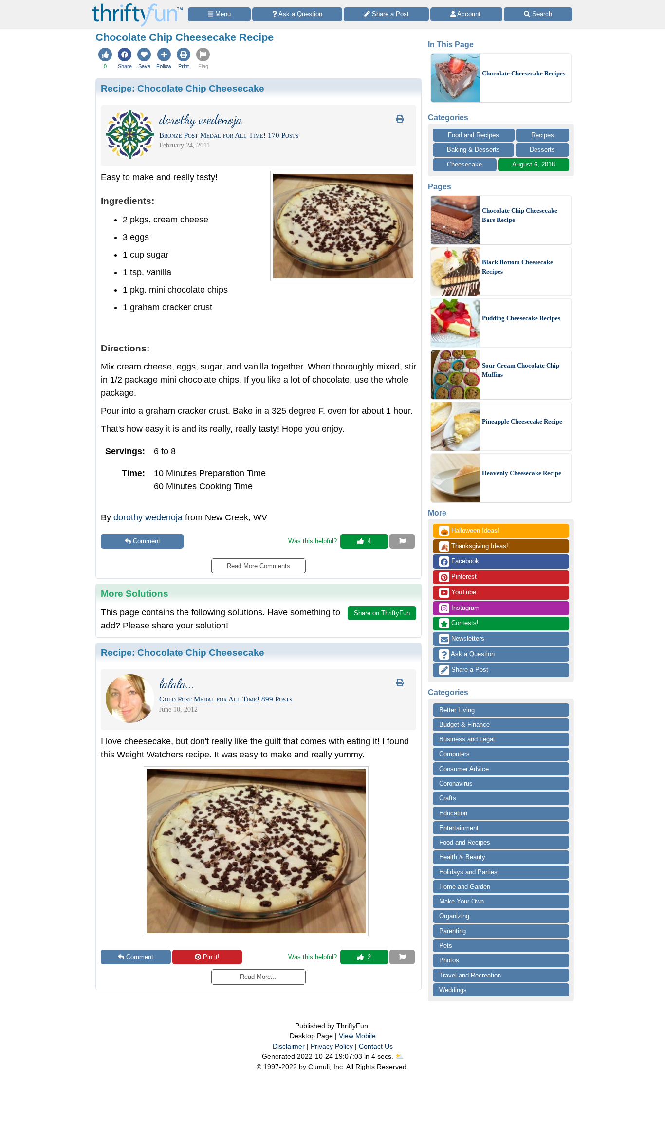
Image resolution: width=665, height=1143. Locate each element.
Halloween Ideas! (470, 531)
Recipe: (182, 88)
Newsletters (466, 638)
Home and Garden (464, 886)
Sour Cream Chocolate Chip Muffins (520, 370)
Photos (449, 960)
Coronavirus (456, 783)
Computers (454, 753)
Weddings (453, 990)
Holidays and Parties (468, 872)
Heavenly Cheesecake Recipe (521, 473)
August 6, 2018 (533, 164)
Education (453, 813)
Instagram (464, 607)
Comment (146, 541)
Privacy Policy (332, 1046)
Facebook (464, 561)
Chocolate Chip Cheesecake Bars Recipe (519, 215)
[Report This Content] (402, 541)
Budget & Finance (464, 724)
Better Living (457, 710)
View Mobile (357, 1036)
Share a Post (468, 669)
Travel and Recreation (470, 975)
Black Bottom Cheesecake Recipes (517, 267)
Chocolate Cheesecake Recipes (523, 73)
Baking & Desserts (473, 149)
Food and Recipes (473, 135)
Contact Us (376, 1046)
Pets (445, 945)
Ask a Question (472, 654)
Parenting (452, 931)
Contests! (464, 623)
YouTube (462, 592)
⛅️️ (399, 1056)
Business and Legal (467, 739)
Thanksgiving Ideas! (474, 546)
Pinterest (463, 576)
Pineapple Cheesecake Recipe (522, 421)
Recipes (542, 135)
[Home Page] (137, 5)
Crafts (447, 798)
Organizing (454, 916)
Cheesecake (464, 164)
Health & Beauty (462, 857)
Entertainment (459, 827)
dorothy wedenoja (148, 517)
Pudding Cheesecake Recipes (521, 318)
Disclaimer (289, 1046)
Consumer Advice (464, 769)
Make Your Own (461, 901)
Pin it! (211, 956)
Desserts (542, 149)
